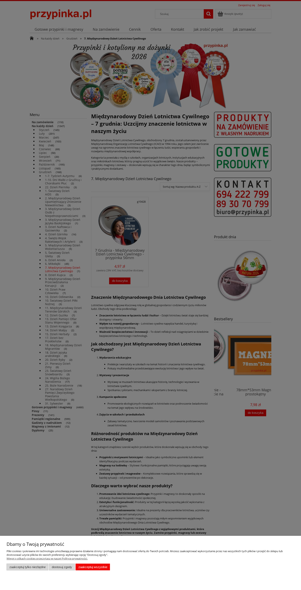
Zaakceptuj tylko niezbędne (27, 567)
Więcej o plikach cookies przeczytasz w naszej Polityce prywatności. (47, 558)
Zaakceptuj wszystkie (92, 567)
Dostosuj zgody (62, 567)
